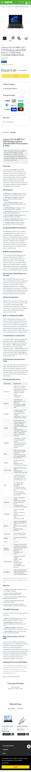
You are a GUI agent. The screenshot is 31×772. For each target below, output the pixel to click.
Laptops (12, 676)
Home (2, 6)
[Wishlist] (23, 2)
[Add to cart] (12, 734)
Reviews (13, 132)
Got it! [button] (15, 767)
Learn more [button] (5, 762)
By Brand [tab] (20, 708)
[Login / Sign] (29, 2)
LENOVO (3, 45)
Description (5, 132)
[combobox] (20, 2)
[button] (2, 2)
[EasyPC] (8, 2)
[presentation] (2, 724)
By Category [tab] (11, 708)
